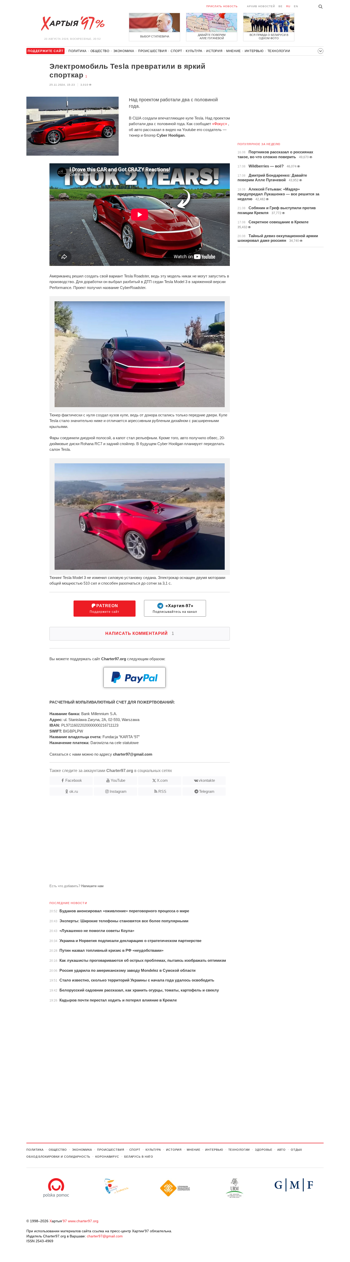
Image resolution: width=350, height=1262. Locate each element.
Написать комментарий (139, 633)
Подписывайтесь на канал (175, 609)
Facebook (73, 780)
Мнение (233, 51)
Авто (281, 1149)
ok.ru (73, 791)
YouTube (118, 780)
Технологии (278, 51)
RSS (162, 791)
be (281, 6)
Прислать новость (222, 6)
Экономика (123, 51)
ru (288, 6)
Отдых (296, 1149)
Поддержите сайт (104, 609)
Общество (99, 51)
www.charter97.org (83, 1221)
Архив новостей (261, 6)
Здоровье (263, 1149)
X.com (162, 780)
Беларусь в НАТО (138, 1156)
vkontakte (207, 780)
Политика (77, 51)
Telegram (206, 791)
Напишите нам (92, 886)
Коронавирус (107, 1156)
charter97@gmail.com (105, 1236)
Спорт (176, 51)
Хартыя (72, 24)
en (296, 6)
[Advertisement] (128, 842)
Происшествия (152, 51)
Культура (194, 51)
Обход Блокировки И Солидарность (58, 1156)
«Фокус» (219, 124)
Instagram (118, 791)
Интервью (254, 51)
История (214, 51)
